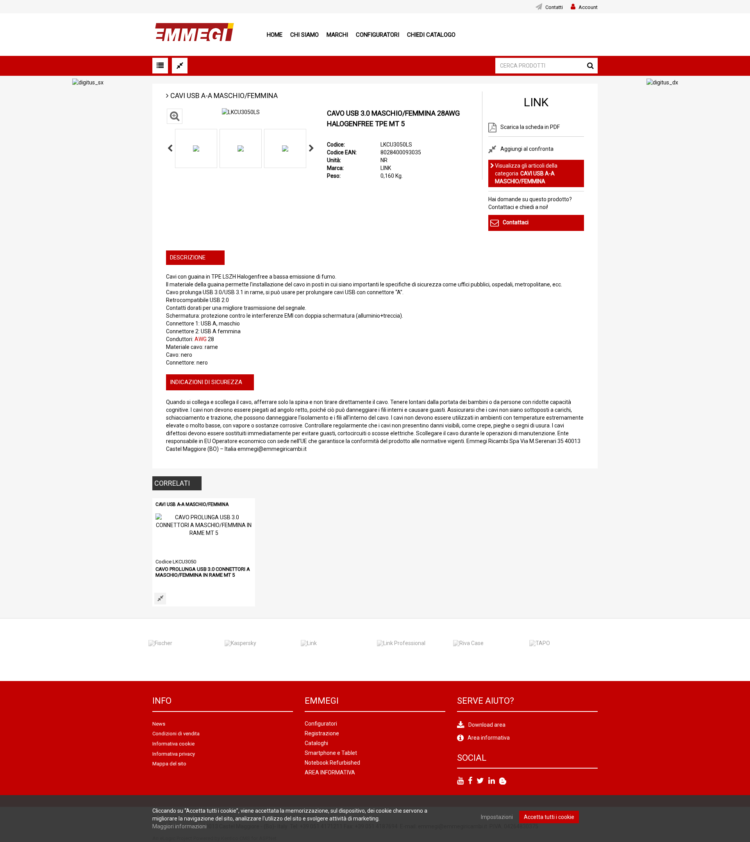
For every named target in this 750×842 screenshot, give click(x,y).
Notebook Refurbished (332, 763)
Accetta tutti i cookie (549, 817)
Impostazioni (497, 817)
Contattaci (516, 222)
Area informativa (489, 738)
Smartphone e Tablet (331, 753)
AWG (201, 339)
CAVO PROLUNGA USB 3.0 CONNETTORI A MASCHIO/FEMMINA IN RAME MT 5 (202, 571)
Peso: (334, 176)
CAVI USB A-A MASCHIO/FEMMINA (224, 95)
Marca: (335, 168)
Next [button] (311, 148)
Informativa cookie (173, 744)
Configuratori (377, 34)
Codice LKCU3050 (175, 562)
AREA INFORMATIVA (330, 772)
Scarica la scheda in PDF (530, 127)
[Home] (193, 34)
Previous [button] (170, 148)
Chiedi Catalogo (431, 34)
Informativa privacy (173, 754)
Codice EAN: (342, 152)
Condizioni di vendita (176, 734)
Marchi (337, 34)
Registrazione (322, 733)
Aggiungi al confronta (527, 148)
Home (274, 34)
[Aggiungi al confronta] (160, 598)
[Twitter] (480, 781)
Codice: (336, 144)
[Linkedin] (491, 781)
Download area (486, 725)
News (158, 724)
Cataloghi (316, 743)
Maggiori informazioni (179, 826)
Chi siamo (304, 34)
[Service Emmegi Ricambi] (502, 781)
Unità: (334, 160)
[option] (196, 148)
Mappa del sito (169, 764)
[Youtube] (460, 781)
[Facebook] (470, 781)
